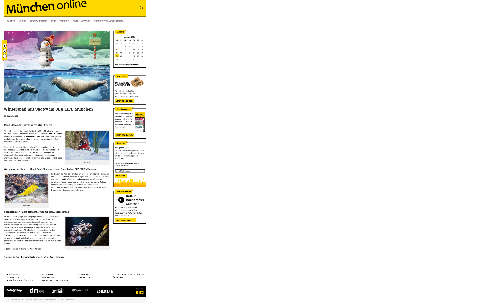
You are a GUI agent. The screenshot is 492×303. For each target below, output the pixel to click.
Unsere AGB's (84, 277)
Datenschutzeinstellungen (128, 274)
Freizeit (64, 21)
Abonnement (13, 277)
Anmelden (121, 176)
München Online (18, 300)
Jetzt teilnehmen (124, 101)
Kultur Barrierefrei (125, 220)
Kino (53, 21)
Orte (75, 21)
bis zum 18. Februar (54, 134)
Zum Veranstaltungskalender (127, 65)
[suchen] (141, 7)
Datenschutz (84, 274)
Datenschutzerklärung (130, 163)
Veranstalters (35, 249)
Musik (22, 21)
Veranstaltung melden (54, 280)
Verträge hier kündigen (19, 280)
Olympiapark (30, 136)
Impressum (47, 277)
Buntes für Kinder (28, 257)
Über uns (117, 277)
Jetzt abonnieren (124, 135)
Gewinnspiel (13, 274)
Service (85, 21)
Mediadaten (48, 274)
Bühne (11, 21)
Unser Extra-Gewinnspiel (109, 21)
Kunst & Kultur (39, 21)
